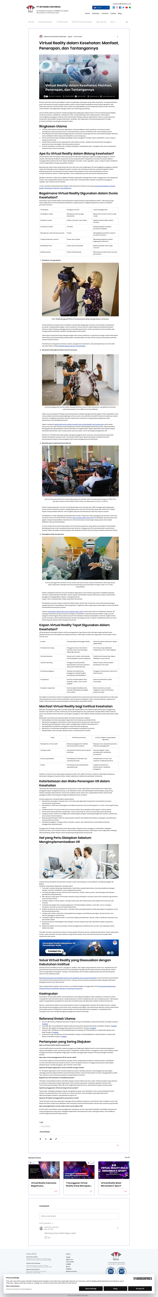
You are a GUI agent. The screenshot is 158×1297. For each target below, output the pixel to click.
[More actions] (117, 36)
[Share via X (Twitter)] (45, 1139)
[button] (95, 13)
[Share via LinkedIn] (51, 1139)
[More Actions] (117, 1228)
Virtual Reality (45, 1126)
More (112, 22)
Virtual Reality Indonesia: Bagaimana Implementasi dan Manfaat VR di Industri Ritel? (43, 1184)
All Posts (31, 22)
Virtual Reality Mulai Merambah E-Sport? (111, 1184)
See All (127, 1157)
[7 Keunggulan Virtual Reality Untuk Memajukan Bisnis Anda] (79, 1170)
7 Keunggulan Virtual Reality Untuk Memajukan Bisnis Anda (79, 1184)
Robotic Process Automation (82, 22)
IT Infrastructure (62, 22)
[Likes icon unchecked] (45, 1237)
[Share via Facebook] (40, 1139)
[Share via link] (56, 1139)
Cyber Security (101, 22)
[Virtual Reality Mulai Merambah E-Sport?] (113, 1170)
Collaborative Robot (45, 22)
